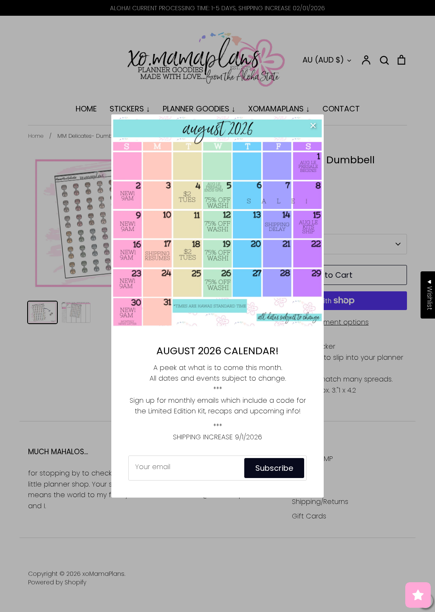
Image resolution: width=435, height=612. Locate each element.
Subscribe (274, 468)
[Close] (313, 125)
